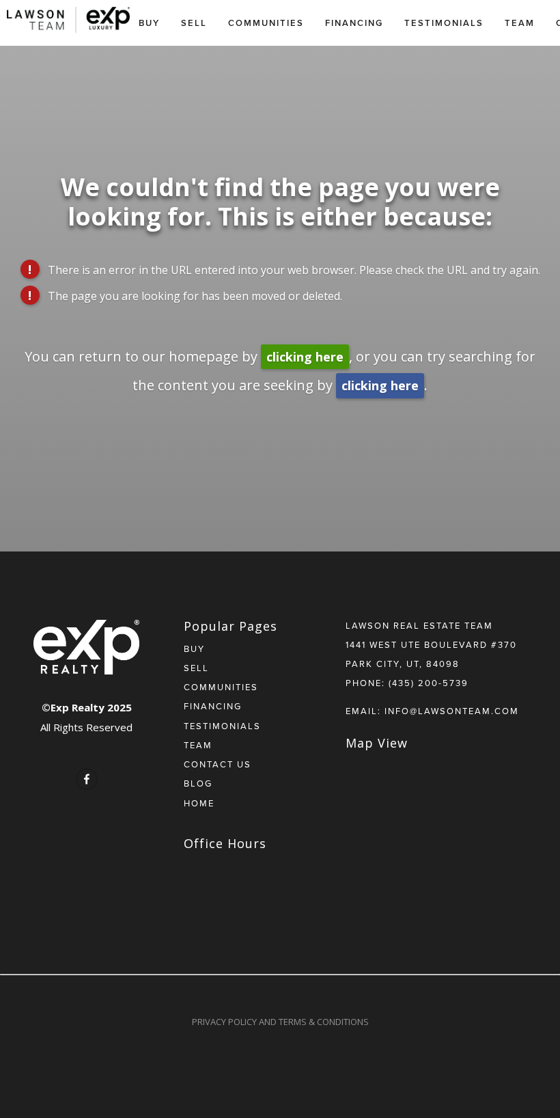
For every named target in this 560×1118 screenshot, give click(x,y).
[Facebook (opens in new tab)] (87, 779)
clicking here (305, 357)
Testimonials (444, 22)
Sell (194, 22)
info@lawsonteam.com (451, 711)
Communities (266, 22)
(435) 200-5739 (428, 683)
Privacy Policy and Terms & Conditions (280, 1021)
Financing (354, 22)
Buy (149, 22)
